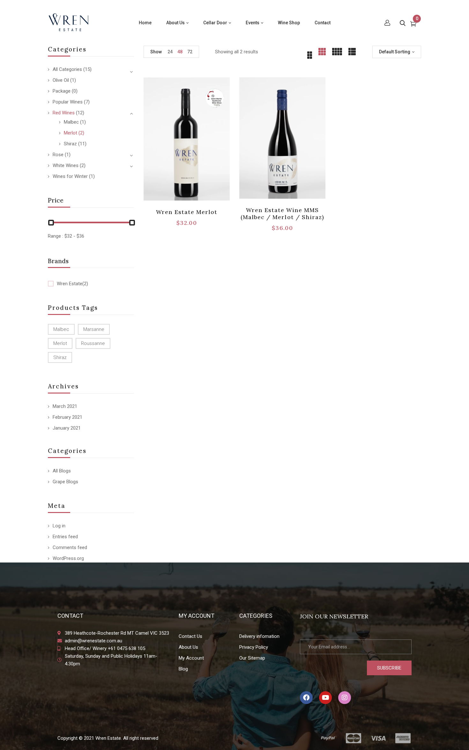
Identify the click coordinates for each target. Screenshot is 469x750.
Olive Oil (61, 80)
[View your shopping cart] (413, 24)
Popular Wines (68, 102)
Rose (58, 154)
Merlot (70, 133)
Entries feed (65, 537)
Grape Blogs (65, 482)
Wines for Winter (70, 176)
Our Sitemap (252, 658)
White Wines (65, 165)
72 (189, 51)
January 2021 (67, 428)
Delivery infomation (259, 636)
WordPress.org (68, 558)
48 (179, 51)
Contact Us (190, 636)
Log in (59, 526)
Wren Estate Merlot (187, 212)
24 (170, 51)
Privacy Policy (253, 647)
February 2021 (67, 417)
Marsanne (93, 329)
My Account (191, 658)
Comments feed (70, 547)
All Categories (67, 69)
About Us (188, 647)
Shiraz (70, 144)
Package (62, 91)
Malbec (71, 122)
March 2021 (65, 406)
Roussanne (93, 343)
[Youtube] (325, 697)
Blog (183, 669)
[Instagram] (344, 697)
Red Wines (64, 113)
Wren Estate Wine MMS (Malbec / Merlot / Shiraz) (282, 213)
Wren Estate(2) (72, 284)
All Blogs (62, 471)
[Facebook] (306, 697)
